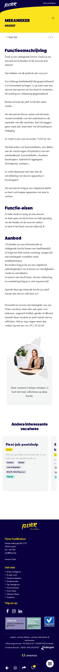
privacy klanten (24, 637)
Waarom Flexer (13, 594)
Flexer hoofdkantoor (15, 538)
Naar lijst (12, 37)
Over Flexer (11, 590)
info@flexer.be (10, 552)
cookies (13, 637)
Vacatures (11, 597)
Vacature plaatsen (14, 578)
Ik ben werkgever (14, 571)
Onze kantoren (13, 587)
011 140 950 (10, 549)
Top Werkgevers (13, 584)
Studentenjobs (12, 581)
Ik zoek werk (12, 574)
